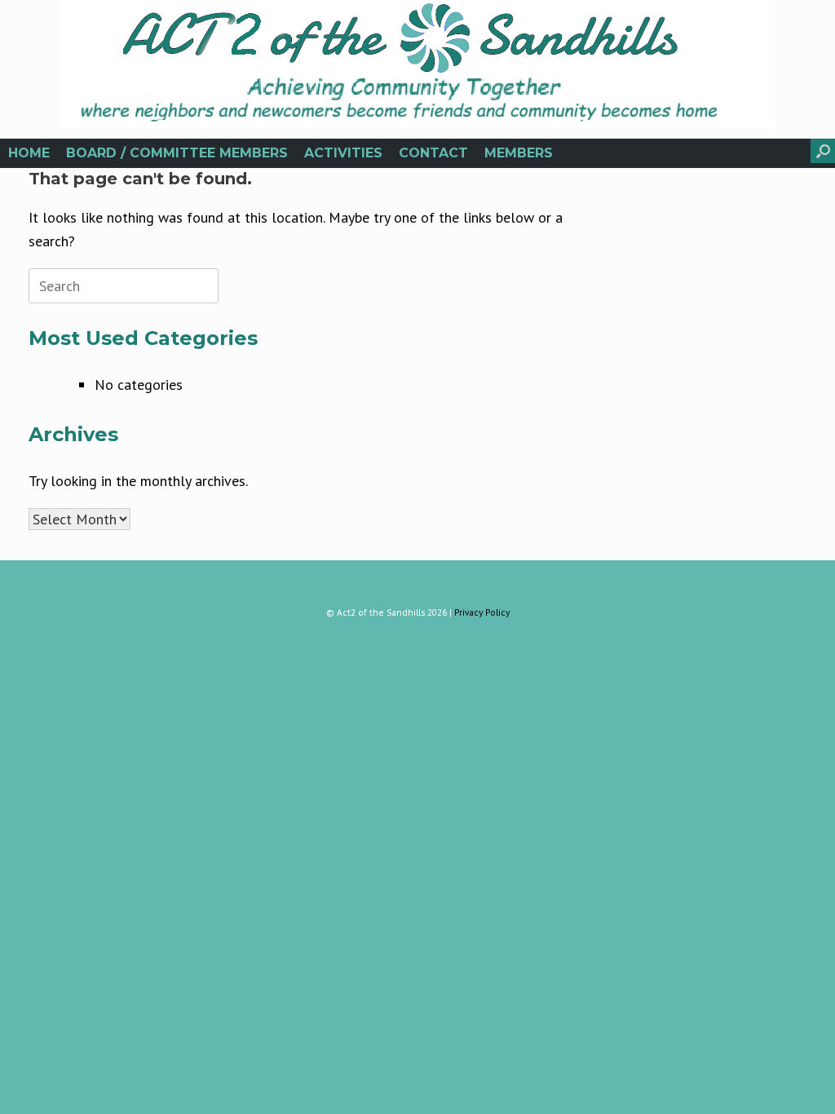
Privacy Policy (482, 612)
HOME (29, 153)
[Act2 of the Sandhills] (417, 64)
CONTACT (433, 153)
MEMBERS (518, 153)
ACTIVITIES (343, 153)
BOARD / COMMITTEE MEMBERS (177, 153)
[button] (823, 151)
